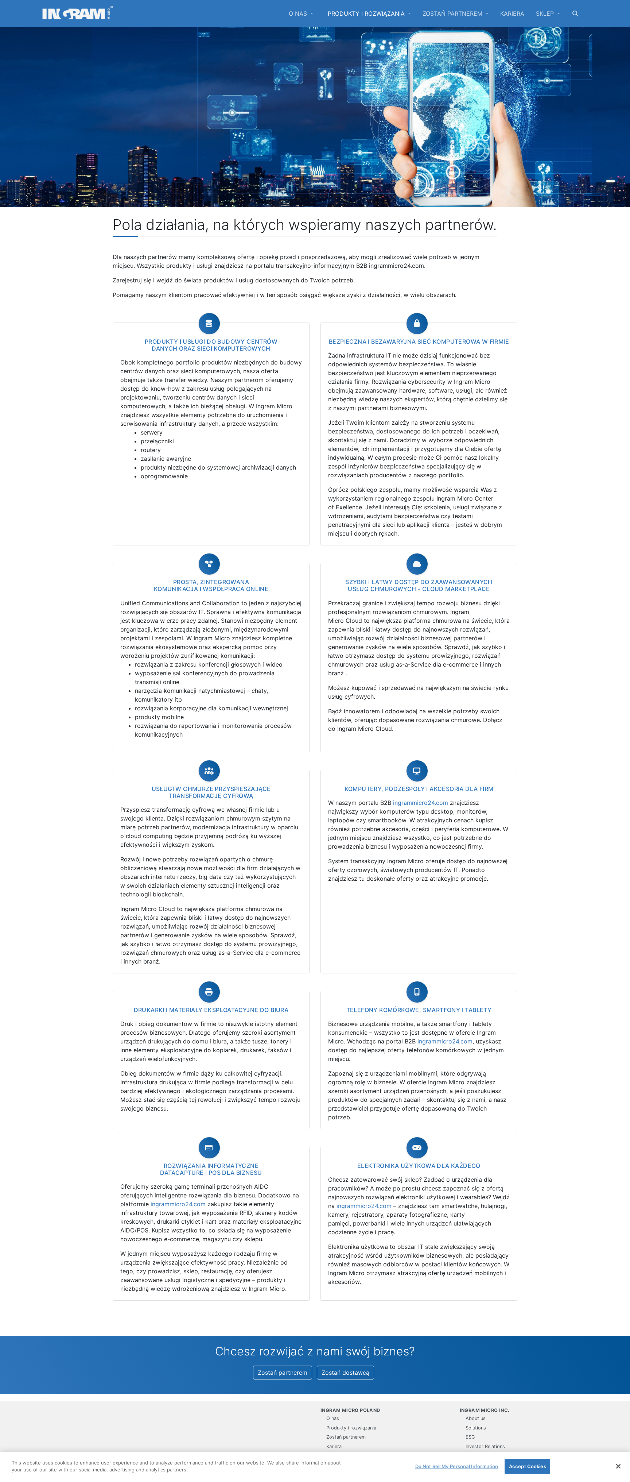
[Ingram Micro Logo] (77, 13)
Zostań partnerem (453, 13)
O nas (299, 13)
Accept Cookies (527, 1466)
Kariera (512, 13)
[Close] (618, 1466)
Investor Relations (485, 1446)
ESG (470, 1437)
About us (476, 1418)
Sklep (546, 13)
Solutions (476, 1428)
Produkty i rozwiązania (367, 13)
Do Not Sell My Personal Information (456, 1466)
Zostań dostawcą (345, 1372)
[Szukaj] (575, 13)
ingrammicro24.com (420, 802)
